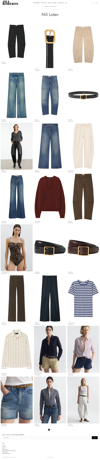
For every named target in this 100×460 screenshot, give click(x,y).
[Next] (53, 430)
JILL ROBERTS (7, 457)
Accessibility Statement (6, 453)
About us (3, 445)
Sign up (94, 437)
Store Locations (5, 449)
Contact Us (4, 446)
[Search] (92, 3)
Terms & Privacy (5, 452)
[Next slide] (31, 247)
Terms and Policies (50, 457)
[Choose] (31, 59)
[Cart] (97, 3)
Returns (3, 448)
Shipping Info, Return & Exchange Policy (9, 450)
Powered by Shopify (12, 457)
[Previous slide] (2, 247)
